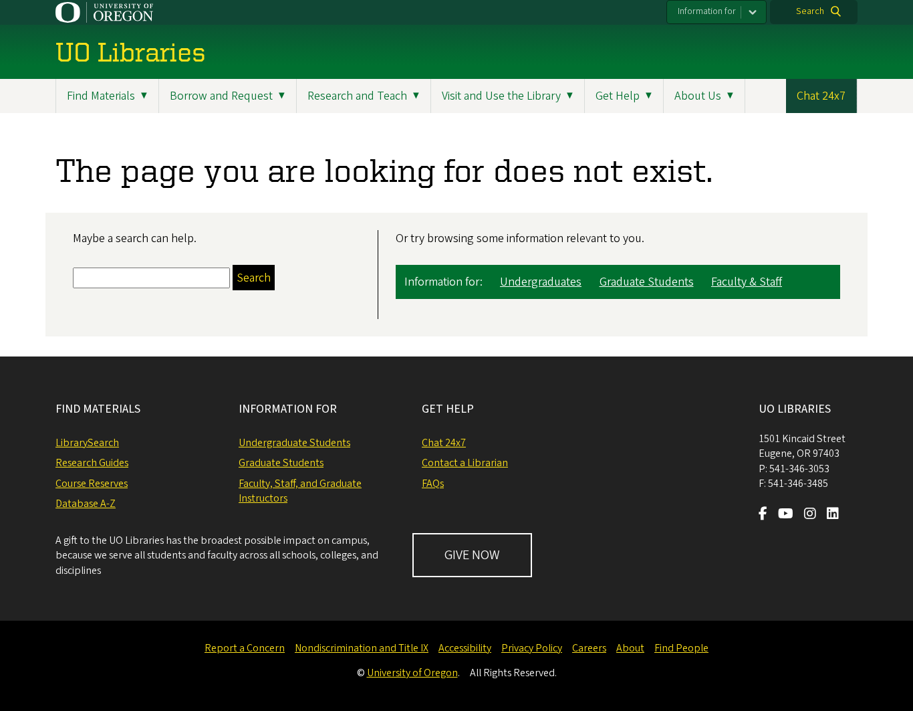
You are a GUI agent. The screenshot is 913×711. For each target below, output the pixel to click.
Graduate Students (647, 282)
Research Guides (91, 462)
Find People (681, 648)
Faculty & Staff (746, 282)
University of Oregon (412, 673)
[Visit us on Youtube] (786, 515)
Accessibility (464, 648)
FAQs (433, 483)
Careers (589, 648)
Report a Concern (245, 648)
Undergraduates (540, 282)
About (630, 648)
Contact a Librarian (465, 462)
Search (810, 11)
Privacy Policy (531, 648)
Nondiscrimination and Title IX (361, 648)
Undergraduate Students (294, 442)
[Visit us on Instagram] (810, 515)
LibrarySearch (87, 442)
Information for (707, 11)
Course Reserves (91, 483)
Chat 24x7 (821, 96)
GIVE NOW (472, 555)
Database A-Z (85, 503)
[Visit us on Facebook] (763, 515)
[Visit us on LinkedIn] (832, 515)
